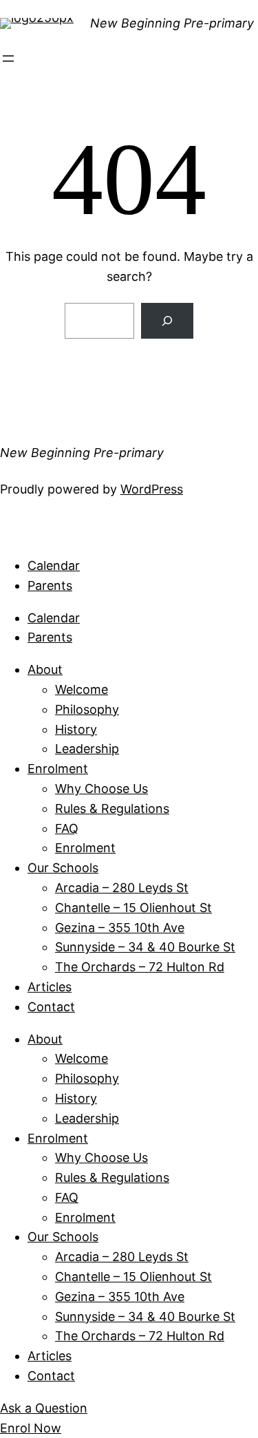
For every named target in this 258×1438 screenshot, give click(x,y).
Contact (51, 1007)
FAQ (66, 828)
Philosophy (87, 709)
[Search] (167, 321)
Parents (50, 585)
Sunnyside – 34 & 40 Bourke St (145, 947)
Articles (50, 987)
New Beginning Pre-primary (172, 23)
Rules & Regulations (112, 808)
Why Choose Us (101, 788)
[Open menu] (8, 58)
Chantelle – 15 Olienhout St (133, 907)
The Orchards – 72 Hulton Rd (139, 967)
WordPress (151, 489)
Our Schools (63, 867)
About (45, 669)
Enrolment (58, 768)
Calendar (54, 565)
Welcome (81, 689)
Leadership (87, 748)
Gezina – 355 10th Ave (119, 927)
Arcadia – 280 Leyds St (122, 887)
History (76, 729)
